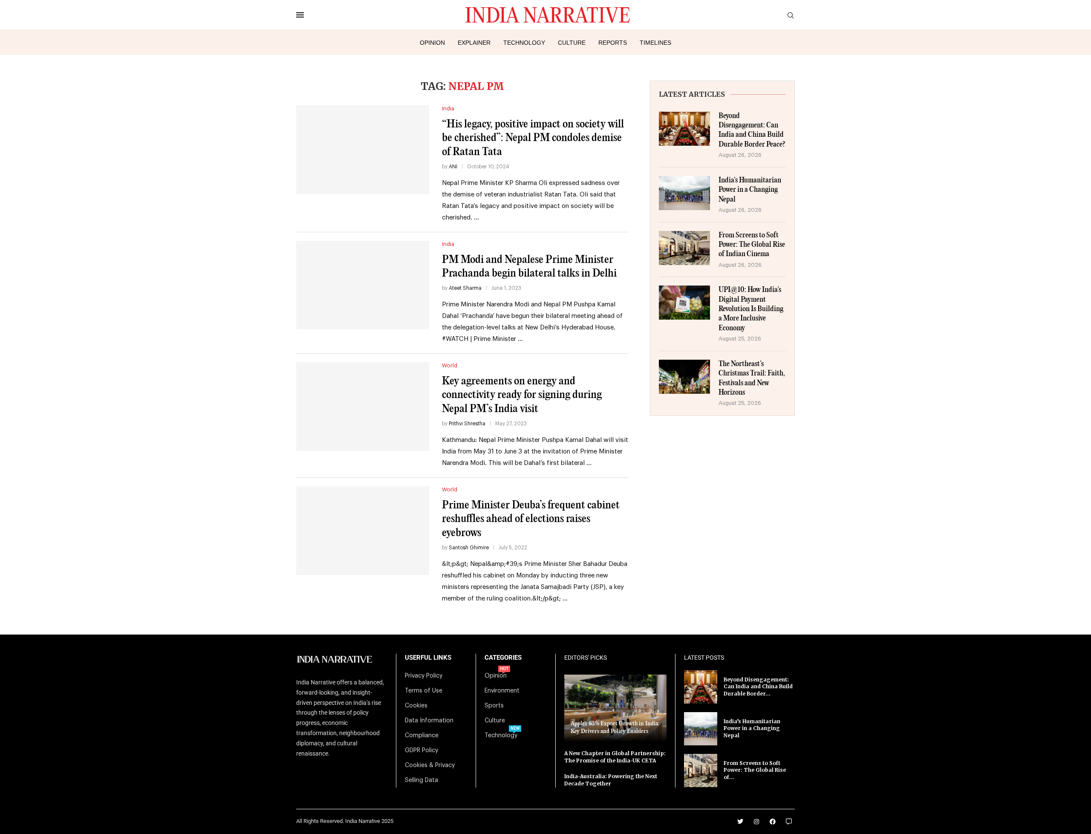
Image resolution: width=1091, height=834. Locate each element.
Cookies (416, 706)
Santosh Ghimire (469, 547)
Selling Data (421, 780)
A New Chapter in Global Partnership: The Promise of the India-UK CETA (615, 757)
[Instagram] (756, 822)
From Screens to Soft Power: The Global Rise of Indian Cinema (752, 245)
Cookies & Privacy (430, 765)
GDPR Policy (421, 750)
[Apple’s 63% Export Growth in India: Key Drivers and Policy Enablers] (615, 708)
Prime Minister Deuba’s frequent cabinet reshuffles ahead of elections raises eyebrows (531, 519)
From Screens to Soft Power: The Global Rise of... (755, 770)
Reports (612, 42)
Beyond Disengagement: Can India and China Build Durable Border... (758, 686)
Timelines (655, 42)
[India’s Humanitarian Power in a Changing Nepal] (684, 193)
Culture (572, 42)
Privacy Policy (423, 676)
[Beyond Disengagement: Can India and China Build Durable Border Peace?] (684, 129)
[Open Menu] (300, 15)
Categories (503, 658)
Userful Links (428, 658)
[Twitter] (740, 822)
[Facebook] (773, 822)
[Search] (790, 15)
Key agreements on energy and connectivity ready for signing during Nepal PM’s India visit (522, 395)
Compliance (422, 736)
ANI (453, 166)
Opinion (432, 42)
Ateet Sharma (465, 288)
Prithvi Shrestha (467, 423)
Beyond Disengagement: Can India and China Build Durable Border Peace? (752, 130)
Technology (524, 42)
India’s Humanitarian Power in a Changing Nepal (750, 190)
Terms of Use (423, 691)
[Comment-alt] (789, 822)
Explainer (474, 42)
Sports (494, 706)
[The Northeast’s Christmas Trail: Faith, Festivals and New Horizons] (684, 377)
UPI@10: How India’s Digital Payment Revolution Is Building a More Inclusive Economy (751, 309)
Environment (502, 691)
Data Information (429, 721)
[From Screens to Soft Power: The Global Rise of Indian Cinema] (684, 248)
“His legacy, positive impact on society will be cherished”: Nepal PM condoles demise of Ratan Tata (533, 138)
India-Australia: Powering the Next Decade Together (610, 780)
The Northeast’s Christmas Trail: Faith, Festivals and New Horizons (752, 378)
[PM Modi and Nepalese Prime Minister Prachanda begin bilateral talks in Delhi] (362, 285)
